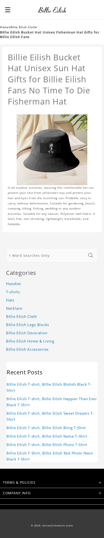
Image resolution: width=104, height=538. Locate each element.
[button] (8, 10)
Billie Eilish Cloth (23, 27)
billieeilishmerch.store (57, 525)
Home (4, 27)
